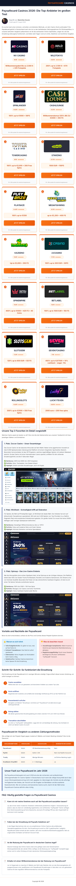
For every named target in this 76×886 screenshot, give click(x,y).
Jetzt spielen (19, 75)
